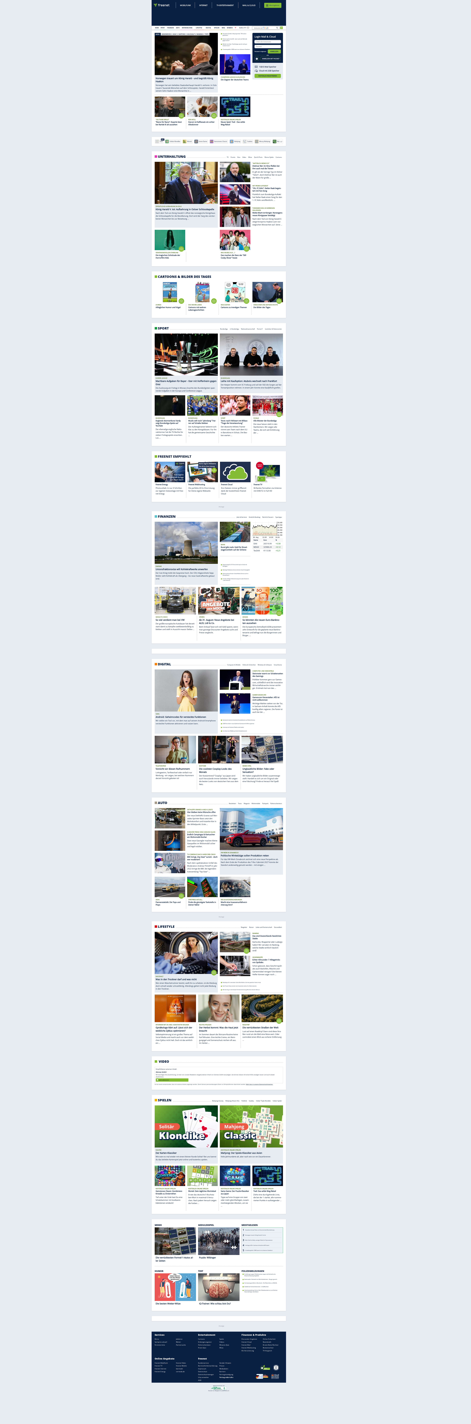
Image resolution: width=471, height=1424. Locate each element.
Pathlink (244, 1100)
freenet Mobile (181, 1366)
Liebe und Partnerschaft (264, 927)
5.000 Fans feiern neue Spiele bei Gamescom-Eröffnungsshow (238, 723)
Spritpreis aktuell (161, 1342)
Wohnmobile (256, 803)
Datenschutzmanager (206, 1374)
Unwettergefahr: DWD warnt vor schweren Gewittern (236, 49)
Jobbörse (179, 1339)
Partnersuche (181, 1345)
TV (228, 157)
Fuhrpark (265, 803)
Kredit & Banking (254, 517)
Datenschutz (202, 1372)
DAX (255, 543)
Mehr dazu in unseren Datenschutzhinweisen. (259, 1084)
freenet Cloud (246, 1342)
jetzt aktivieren (164, 1080)
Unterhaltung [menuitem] (187, 28)
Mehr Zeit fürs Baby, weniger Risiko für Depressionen (259, 1240)
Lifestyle (166, 926)
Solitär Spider (277, 1100)
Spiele (221, 1339)
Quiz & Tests (258, 157)
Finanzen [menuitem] (170, 28)
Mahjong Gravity (217, 1100)
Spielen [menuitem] (216, 28)
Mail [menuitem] (223, 28)
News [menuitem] (157, 28)
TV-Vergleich (267, 1351)
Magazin (247, 803)
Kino (238, 157)
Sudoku (251, 1100)
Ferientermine (160, 1345)
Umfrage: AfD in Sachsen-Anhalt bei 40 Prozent (257, 1245)
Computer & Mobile (234, 665)
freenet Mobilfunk (161, 1363)
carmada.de (180, 1372)
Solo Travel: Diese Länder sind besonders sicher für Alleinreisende (239, 986)
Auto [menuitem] (178, 28)
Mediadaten (223, 1369)
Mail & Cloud (248, 5)
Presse (221, 1366)
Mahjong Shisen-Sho (232, 1100)
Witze (250, 157)
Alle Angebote (274, 5)
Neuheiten (232, 803)
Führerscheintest (276, 803)
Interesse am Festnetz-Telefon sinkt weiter (233, 727)
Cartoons (279, 157)
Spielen (164, 1100)
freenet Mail (246, 1345)
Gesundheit (278, 927)
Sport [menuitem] (163, 28)
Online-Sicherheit (269, 1339)
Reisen (251, 927)
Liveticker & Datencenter (273, 329)
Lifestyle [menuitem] (199, 28)
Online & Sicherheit (249, 665)
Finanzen (167, 516)
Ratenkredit (267, 1342)
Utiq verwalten (203, 1377)
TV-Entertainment (225, 5)
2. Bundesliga (234, 329)
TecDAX (257, 550)
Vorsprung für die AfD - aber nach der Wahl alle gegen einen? (235, 39)
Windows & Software (265, 665)
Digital (164, 664)
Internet (203, 5)
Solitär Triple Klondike (263, 1100)
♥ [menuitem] (235, 27)
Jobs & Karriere (242, 517)
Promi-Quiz (202, 1348)
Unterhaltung (172, 156)
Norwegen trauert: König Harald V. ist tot (255, 1235)
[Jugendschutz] (219, 1388)
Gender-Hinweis (225, 1363)
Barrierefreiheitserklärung (207, 1366)
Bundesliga (224, 329)
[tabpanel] (186, 61)
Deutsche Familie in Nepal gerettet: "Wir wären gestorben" (234, 34)
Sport (163, 328)
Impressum (202, 1369)
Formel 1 (260, 329)
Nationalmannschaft (248, 329)
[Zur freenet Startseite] (162, 5)
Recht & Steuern (267, 517)
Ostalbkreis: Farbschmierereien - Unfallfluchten (256, 1286)
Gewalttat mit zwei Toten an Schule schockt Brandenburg (259, 1230)
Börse (157, 1339)
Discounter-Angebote (249, 1339)
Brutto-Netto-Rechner (271, 1345)
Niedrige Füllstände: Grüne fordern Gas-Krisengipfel (236, 570)
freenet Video (181, 1363)
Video (244, 157)
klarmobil (179, 1369)
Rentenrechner (268, 1348)
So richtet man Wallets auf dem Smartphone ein (235, 731)
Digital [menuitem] (208, 28)
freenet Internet (160, 1369)
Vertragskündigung (226, 1374)
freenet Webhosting (249, 1348)
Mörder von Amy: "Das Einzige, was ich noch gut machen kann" (235, 44)
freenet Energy (160, 1372)
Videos (221, 1342)
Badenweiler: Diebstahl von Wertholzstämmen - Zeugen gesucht (260, 1279)
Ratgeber (244, 927)
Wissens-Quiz (224, 1345)
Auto (162, 803)
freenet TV (158, 1366)
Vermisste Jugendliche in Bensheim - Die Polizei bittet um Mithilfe (260, 1283)
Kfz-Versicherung (248, 1351)
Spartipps (278, 517)
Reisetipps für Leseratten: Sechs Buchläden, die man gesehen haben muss (242, 982)
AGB (199, 1380)
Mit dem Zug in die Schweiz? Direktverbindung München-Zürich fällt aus (241, 989)
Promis (233, 157)
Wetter (178, 1342)
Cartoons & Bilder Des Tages (184, 276)
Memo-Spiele (269, 157)
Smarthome (278, 665)
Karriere (222, 1372)
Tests (240, 803)
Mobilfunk (185, 5)
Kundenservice (203, 1363)
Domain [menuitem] (230, 28)
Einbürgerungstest (205, 1342)
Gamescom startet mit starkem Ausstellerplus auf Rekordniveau (239, 720)
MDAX (256, 547)
